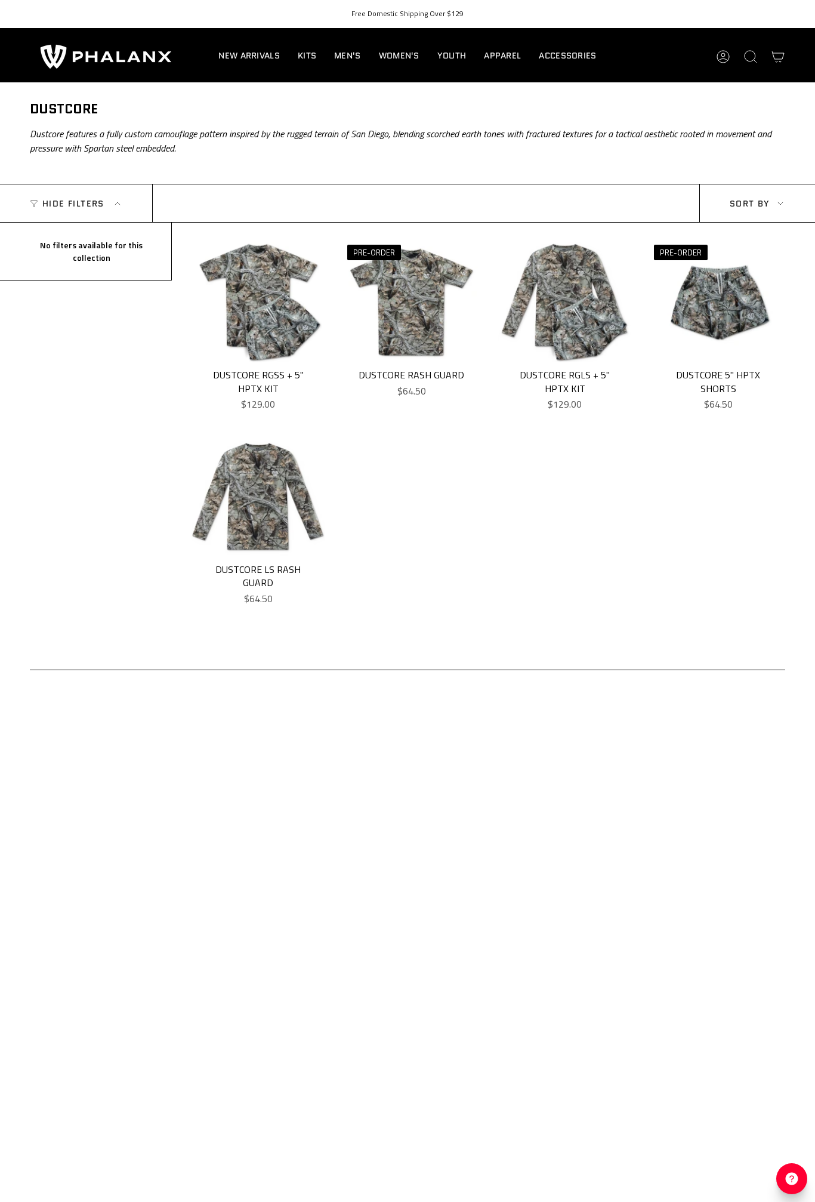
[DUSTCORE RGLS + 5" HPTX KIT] (565, 302)
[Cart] (778, 57)
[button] (307, 56)
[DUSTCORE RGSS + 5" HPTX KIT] (258, 302)
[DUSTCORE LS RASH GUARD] (258, 496)
